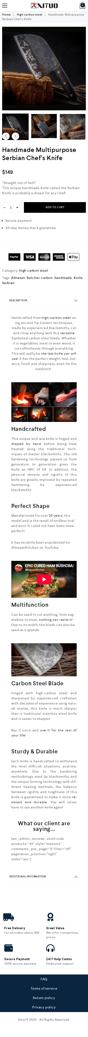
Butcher (33, 278)
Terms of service (44, 988)
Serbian (8, 283)
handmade (63, 278)
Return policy (44, 998)
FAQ (44, 979)
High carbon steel (30, 14)
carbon (47, 278)
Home (6, 14)
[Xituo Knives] (44, 5)
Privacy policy (44, 1007)
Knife (78, 278)
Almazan (18, 278)
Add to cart (55, 207)
